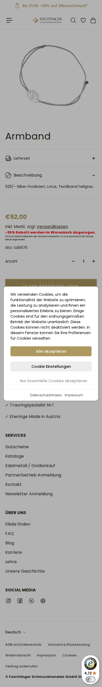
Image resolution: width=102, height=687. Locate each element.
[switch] (90, 679)
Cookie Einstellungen (51, 366)
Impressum (74, 395)
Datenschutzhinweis (46, 395)
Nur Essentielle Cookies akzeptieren (53, 380)
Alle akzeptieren (51, 351)
